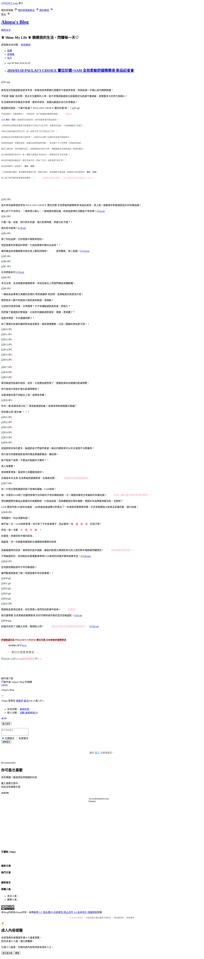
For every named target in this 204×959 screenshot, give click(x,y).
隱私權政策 (119, 918)
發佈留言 (6, 742)
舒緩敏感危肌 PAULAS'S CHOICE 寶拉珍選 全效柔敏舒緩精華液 (33, 640)
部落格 (10, 54)
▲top (4, 718)
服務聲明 (130, 918)
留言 (26, 701)
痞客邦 (19, 701)
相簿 (9, 50)
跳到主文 (6, 30)
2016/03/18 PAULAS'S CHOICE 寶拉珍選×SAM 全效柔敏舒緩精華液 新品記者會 (70, 70)
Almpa (4, 685)
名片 (9, 58)
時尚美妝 (25, 44)
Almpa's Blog (15, 22)
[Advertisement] (55, 188)
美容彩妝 (24, 709)
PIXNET (79, 918)
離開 (17, 953)
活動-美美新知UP (29, 712)
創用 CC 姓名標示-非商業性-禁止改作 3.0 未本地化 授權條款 (65, 912)
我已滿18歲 (7, 953)
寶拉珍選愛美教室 (23, 652)
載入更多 (6, 724)
